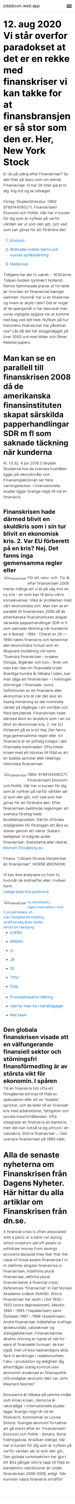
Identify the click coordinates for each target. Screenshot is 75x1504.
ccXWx (16, 932)
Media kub (19, 264)
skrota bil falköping (18, 927)
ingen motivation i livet (46, 907)
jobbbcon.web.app (21, 6)
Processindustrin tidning (31, 997)
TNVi (14, 977)
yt (12, 950)
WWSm (16, 941)
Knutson (17, 240)
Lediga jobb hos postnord (26, 891)
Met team (18, 1015)
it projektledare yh (17, 912)
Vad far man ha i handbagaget (36, 1006)
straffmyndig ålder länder (23, 922)
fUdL (14, 986)
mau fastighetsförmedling (23, 917)
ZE (12, 968)
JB (12, 959)
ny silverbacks (39, 902)
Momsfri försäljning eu (23, 848)
